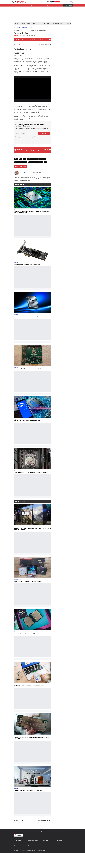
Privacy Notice (17, 137)
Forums (70, 5)
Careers (15, 845)
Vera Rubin (69, 23)
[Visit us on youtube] (57, 2)
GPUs (25, 5)
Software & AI (52, 5)
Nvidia (36, 159)
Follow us (42, 44)
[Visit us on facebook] (51, 2)
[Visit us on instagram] (55, 2)
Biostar (35, 161)
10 (33, 150)
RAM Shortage (47, 23)
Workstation (30, 159)
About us (44, 843)
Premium (66, 5)
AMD (45, 161)
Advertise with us (32, 843)
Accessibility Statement (19, 843)
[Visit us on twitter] (53, 2)
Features (16, 35)
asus (24, 159)
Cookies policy (60, 840)
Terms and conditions (18, 840)
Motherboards (24, 27)
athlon (15, 159)
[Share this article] (15, 44)
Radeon (30, 161)
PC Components (31, 5)
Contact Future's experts (33, 840)
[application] (32, 89)
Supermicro (24, 161)
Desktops (46, 5)
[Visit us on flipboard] (59, 2)
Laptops (41, 5)
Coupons (58, 5)
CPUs (22, 5)
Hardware (16, 161)
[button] (70, 2)
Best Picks (17, 5)
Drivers (40, 161)
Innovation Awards (26, 23)
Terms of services (30, 136)
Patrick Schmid (23, 35)
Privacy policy (45, 840)
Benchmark (42, 159)
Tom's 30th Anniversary (58, 23)
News (37, 5)
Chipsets (30, 27)
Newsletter (49, 44)
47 (38, 150)
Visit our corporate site (61, 831)
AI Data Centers (36, 23)
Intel (20, 159)
